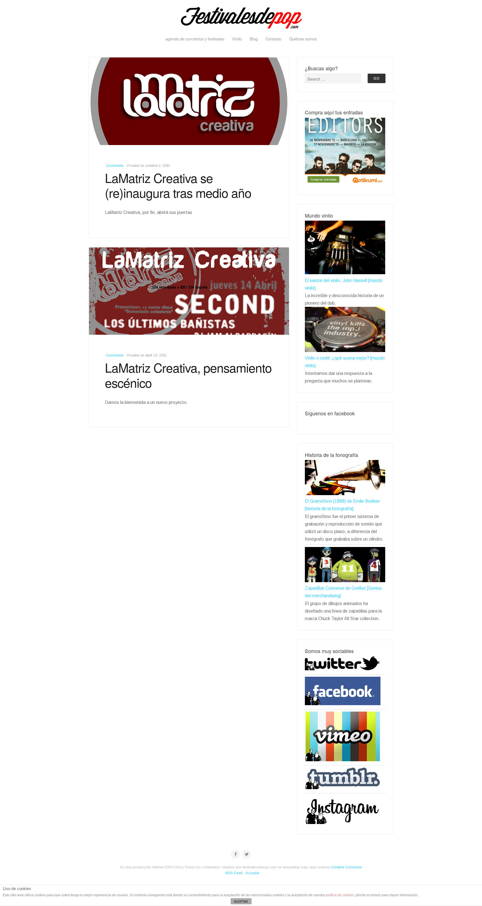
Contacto (273, 39)
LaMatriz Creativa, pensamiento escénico (188, 374)
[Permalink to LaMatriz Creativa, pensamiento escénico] (189, 291)
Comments (114, 165)
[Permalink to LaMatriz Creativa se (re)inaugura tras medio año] (189, 101)
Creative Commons (346, 867)
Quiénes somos (303, 39)
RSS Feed (233, 873)
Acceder (252, 873)
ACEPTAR (241, 901)
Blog (254, 39)
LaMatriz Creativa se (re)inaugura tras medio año (178, 185)
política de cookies (340, 895)
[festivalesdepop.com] (241, 16)
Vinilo (237, 39)
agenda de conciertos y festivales (194, 39)
